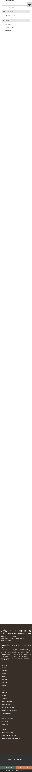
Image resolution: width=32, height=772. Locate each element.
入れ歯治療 (4, 698)
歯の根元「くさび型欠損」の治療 (9, 710)
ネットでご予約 (25, 767)
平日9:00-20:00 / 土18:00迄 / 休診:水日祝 (16, 770)
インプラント (5, 696)
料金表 (3, 676)
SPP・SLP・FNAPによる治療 (11, 4)
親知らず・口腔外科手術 (7, 719)
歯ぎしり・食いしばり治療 (8, 707)
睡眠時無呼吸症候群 (6, 713)
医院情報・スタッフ (6, 668)
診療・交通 (4, 682)
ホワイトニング (5, 741)
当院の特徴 (4, 671)
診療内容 (4, 673)
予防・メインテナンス (10, 15)
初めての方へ (5, 665)
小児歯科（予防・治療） (7, 701)
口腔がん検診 (8, 24)
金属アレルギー (5, 724)
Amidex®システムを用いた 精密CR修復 (11, 738)
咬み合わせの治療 (6, 704)
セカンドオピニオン (6, 716)
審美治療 (4, 729)
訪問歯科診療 (5, 721)
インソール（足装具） (10, 7)
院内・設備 (4, 679)
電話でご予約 (9, 767)
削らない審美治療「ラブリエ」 (9, 735)
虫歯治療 (4, 690)
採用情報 (4, 685)
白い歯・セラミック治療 (7, 732)
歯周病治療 (4, 693)
